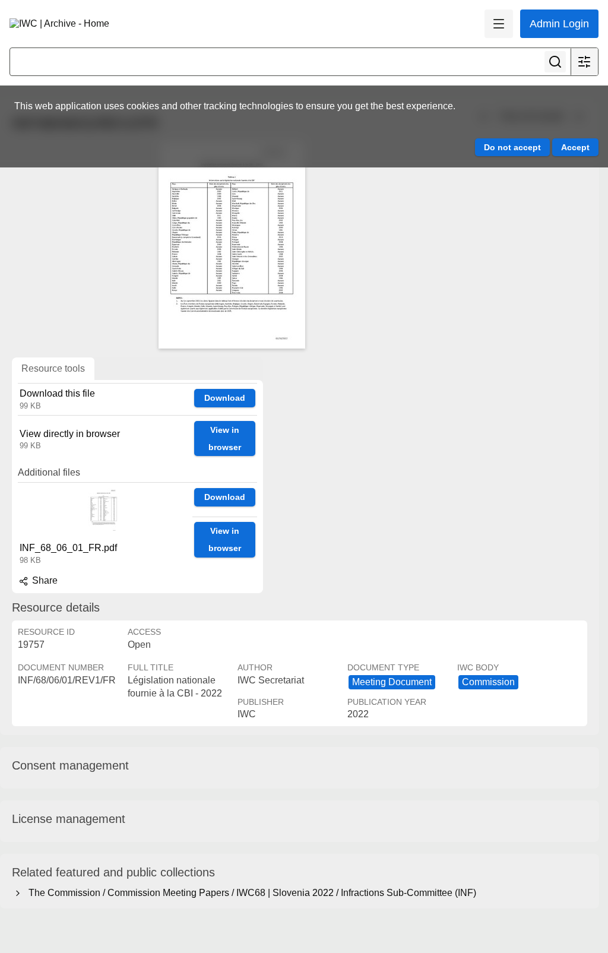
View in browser (224, 438)
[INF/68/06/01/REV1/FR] (231, 245)
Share (44, 580)
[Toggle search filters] (584, 61)
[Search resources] (555, 61)
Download (224, 398)
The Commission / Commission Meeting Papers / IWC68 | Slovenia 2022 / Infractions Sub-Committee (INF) (250, 893)
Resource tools (53, 368)
